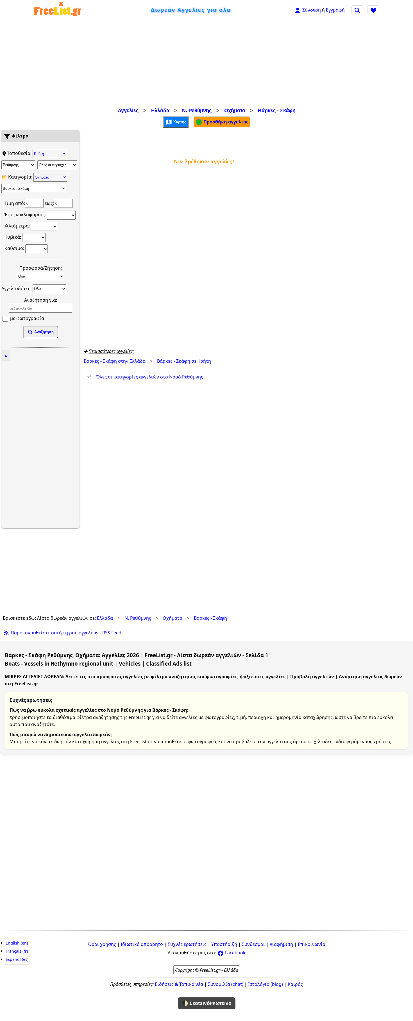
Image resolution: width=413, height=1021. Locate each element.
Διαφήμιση (281, 944)
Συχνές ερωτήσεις (187, 944)
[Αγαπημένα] (373, 9)
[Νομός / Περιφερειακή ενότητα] (18, 164)
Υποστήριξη (224, 944)
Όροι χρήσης (102, 944)
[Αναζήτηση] (357, 9)
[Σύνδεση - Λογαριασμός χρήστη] (297, 9)
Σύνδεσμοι (253, 944)
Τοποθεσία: (20, 153)
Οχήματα (234, 110)
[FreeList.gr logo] (57, 10)
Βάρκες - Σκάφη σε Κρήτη (184, 361)
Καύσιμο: (14, 248)
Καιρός (295, 984)
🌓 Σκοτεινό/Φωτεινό (207, 1003)
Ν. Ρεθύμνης (197, 110)
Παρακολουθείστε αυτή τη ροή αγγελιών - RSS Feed (65, 633)
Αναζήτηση (43, 332)
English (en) (17, 943)
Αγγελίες (128, 110)
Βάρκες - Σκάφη (277, 110)
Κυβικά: (13, 237)
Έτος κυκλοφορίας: (25, 214)
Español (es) (17, 959)
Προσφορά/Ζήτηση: (40, 268)
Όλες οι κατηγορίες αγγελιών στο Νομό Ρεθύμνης (145, 377)
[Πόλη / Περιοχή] (57, 164)
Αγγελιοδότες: (17, 288)
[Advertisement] (206, 63)
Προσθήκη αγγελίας (225, 122)
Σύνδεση (311, 10)
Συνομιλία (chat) (225, 984)
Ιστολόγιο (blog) (265, 984)
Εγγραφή (335, 10)
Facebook (235, 953)
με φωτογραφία (26, 318)
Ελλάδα (160, 110)
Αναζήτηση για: (40, 300)
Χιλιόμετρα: (17, 226)
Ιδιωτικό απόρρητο (142, 944)
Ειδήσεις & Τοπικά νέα (179, 984)
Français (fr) (17, 951)
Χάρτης (179, 122)
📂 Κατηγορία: (17, 177)
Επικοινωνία (311, 944)
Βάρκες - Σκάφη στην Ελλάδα (115, 361)
